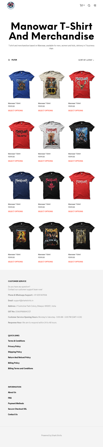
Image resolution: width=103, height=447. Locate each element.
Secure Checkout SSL (17, 409)
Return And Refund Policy (19, 357)
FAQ (10, 398)
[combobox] (81, 60)
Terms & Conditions (16, 341)
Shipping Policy (15, 352)
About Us (12, 392)
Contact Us (13, 414)
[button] (82, 5)
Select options (15, 111)
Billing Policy (13, 363)
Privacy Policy (14, 346)
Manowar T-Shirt (14, 103)
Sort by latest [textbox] (85, 60)
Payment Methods (16, 403)
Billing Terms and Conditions (20, 368)
